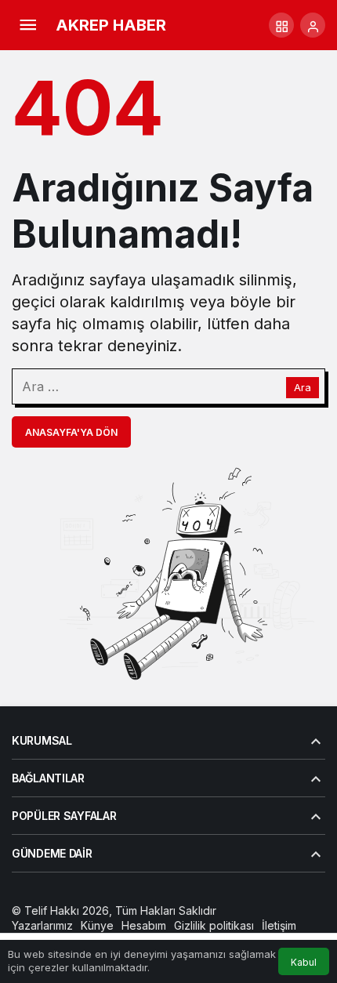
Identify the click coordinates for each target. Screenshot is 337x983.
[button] (281, 25)
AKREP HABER (111, 25)
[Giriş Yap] (312, 25)
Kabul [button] (304, 962)
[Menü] (27, 25)
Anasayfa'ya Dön (71, 432)
